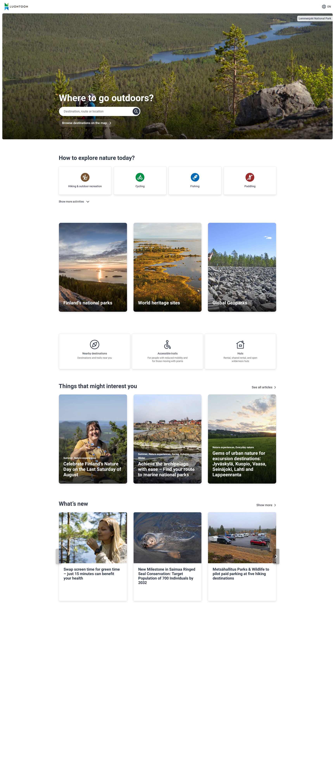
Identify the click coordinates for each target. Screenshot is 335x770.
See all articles (262, 387)
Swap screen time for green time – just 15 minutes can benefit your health (92, 574)
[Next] (276, 556)
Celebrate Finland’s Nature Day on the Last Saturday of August (92, 469)
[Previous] (59, 556)
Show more (264, 505)
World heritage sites (159, 303)
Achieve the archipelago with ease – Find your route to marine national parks (166, 469)
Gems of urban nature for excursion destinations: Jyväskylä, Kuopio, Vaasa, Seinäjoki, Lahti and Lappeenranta (239, 464)
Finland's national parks (87, 303)
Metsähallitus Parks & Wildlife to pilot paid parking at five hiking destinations (241, 574)
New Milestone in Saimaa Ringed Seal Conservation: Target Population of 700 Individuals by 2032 (166, 576)
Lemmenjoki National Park (315, 18)
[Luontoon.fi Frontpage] (16, 6)
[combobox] (99, 111)
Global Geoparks (229, 303)
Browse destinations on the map (84, 123)
